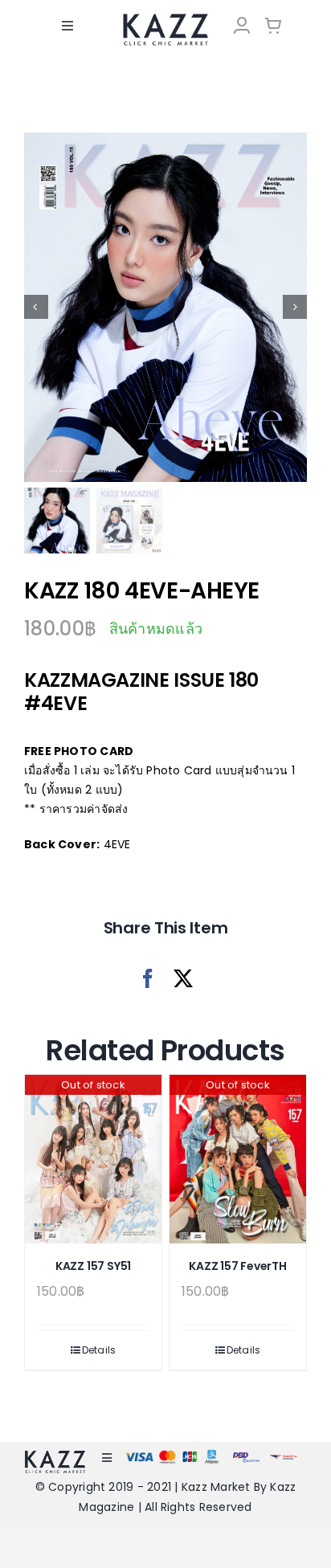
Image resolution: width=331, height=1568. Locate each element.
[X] (183, 979)
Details (99, 1350)
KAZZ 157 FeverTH (238, 1266)
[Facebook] (148, 979)
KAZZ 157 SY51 (93, 1266)
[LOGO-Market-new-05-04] (165, 19)
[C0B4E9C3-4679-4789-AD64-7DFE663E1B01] (165, 307)
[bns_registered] (246, 1457)
